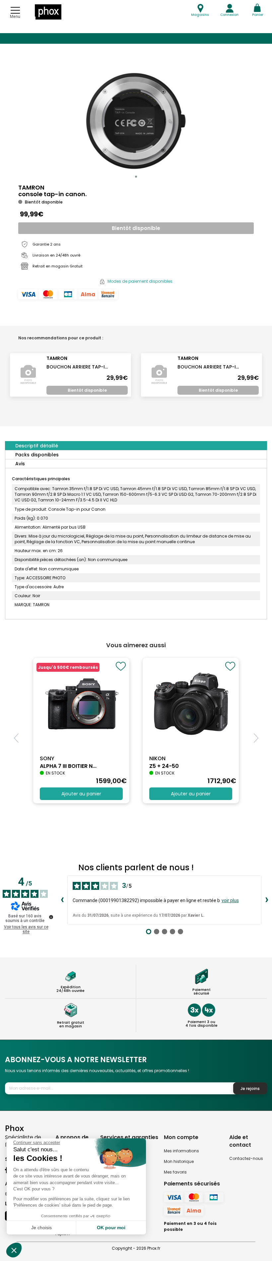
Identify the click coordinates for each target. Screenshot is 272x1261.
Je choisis (41, 1227)
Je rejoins (250, 1088)
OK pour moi (111, 1227)
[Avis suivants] (266, 900)
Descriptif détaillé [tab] (36, 445)
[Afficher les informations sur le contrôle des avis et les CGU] (51, 917)
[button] (136, 176)
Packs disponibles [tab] (37, 454)
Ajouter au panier (81, 793)
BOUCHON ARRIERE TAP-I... (77, 367)
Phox (14, 1127)
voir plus (230, 900)
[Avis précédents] (62, 900)
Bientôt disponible (136, 228)
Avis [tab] (20, 463)
